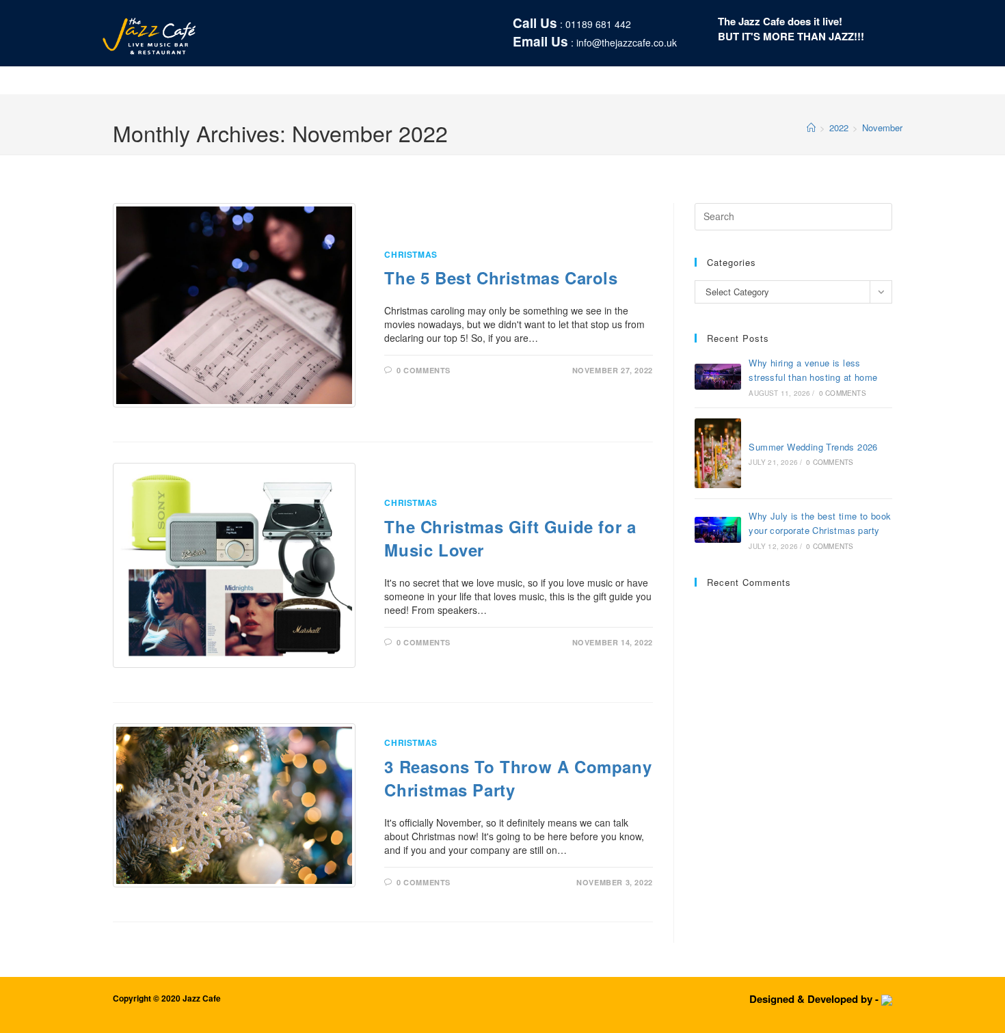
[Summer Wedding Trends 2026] (718, 453)
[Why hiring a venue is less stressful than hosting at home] (718, 377)
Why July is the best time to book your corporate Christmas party (820, 523)
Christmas (410, 254)
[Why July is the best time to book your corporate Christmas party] (718, 530)
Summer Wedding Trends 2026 (813, 446)
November (882, 127)
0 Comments (424, 370)
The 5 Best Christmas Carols (500, 277)
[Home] (811, 127)
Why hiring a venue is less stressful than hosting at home (813, 370)
